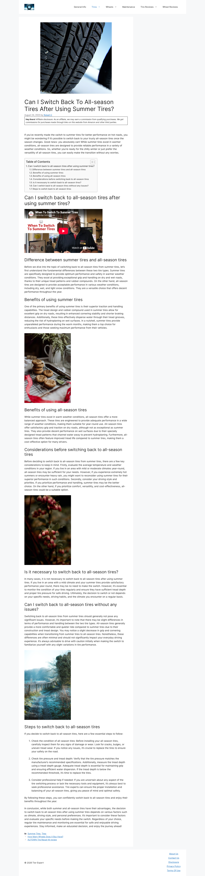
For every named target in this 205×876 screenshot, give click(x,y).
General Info (80, 7)
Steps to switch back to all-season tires (51, 189)
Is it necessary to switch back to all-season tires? (57, 182)
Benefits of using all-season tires (49, 176)
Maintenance (128, 7)
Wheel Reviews (170, 7)
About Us (173, 853)
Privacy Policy (174, 866)
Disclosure (173, 862)
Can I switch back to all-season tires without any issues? (61, 185)
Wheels (109, 7)
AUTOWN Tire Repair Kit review (42, 839)
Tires (94, 7)
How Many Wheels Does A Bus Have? (45, 836)
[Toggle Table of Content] (91, 162)
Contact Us (173, 858)
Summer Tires (34, 833)
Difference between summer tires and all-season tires (59, 169)
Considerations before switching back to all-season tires (61, 179)
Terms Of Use (173, 870)
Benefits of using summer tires (48, 172)
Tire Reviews (147, 7)
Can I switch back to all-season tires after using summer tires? (61, 166)
